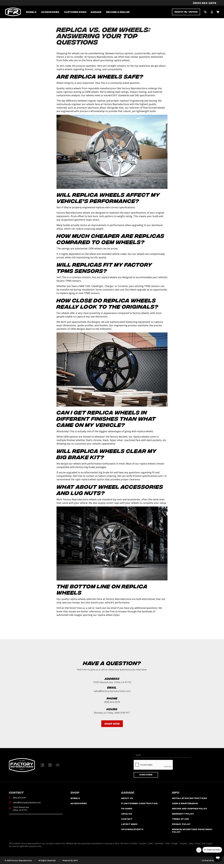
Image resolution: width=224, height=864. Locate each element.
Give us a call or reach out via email (97, 607)
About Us (127, 798)
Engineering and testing (143, 100)
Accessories (79, 803)
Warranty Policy (183, 814)
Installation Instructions (189, 798)
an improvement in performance (106, 225)
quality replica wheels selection (78, 599)
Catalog (126, 814)
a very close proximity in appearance (96, 313)
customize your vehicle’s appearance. (95, 443)
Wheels (75, 798)
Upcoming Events (132, 829)
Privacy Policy (181, 824)
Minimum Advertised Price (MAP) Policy (192, 830)
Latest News (129, 824)
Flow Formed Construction (139, 803)
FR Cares (126, 808)
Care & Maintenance (185, 803)
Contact (127, 819)
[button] (205, 12)
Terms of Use (180, 819)
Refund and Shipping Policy (189, 808)
